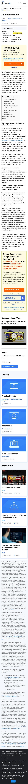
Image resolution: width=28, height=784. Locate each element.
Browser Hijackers (7, 429)
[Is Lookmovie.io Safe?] (14, 477)
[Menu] (25, 2)
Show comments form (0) (9, 366)
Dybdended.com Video (9, 116)
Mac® (13, 304)
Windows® (20, 303)
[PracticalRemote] (14, 386)
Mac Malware (5, 399)
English (21, 3)
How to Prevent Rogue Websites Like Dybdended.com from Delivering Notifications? (11, 110)
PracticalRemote (9, 396)
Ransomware (5, 456)
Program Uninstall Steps (11, 751)
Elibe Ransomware (10, 454)
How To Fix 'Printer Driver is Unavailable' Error (14, 516)
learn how (22, 746)
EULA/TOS (9, 636)
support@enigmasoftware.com (8, 695)
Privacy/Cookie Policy (13, 60)
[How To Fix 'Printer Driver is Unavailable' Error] (14, 505)
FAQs (12, 609)
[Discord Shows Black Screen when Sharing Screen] (14, 535)
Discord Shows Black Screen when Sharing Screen (11, 547)
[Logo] (6, 3)
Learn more (11, 778)
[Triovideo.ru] (14, 416)
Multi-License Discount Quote (10, 298)
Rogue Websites (15, 8)
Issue (3, 490)
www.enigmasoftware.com (13, 677)
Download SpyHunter (12, 289)
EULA (4, 60)
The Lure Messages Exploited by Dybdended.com (10, 101)
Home (3, 751)
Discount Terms (4, 637)
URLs (4, 119)
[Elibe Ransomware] (14, 443)
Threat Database (5, 8)
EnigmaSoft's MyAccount (11, 696)
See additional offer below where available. (13, 58)
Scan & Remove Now (12, 64)
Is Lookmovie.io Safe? (11, 487)
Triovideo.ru (7, 426)
